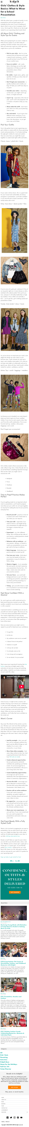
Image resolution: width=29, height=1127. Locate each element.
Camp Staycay (5, 1069)
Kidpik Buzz (4, 1062)
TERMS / (3, 1121)
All (1, 1053)
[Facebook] (8, 1118)
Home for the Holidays (8, 1064)
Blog (2, 1101)
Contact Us (4, 1108)
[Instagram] (14, 1118)
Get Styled (14, 1087)
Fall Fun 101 (4, 1067)
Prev (12, 861)
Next (16, 861)
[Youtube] (21, 1118)
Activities (3, 1060)
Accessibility (4, 1110)
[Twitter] (11, 1118)
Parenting (4, 1057)
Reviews (3, 1103)
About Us (3, 1099)
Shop (2, 1097)
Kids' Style (3, 17)
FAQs (2, 1105)
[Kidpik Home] (14, 1)
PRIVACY (8, 1121)
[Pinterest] (18, 1118)
